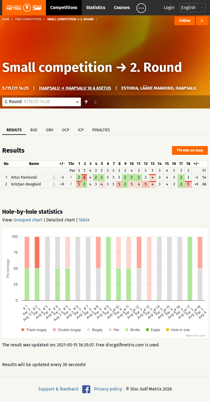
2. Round (156, 67)
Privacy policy (108, 389)
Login (169, 7)
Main (5, 19)
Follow (184, 20)
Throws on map (190, 150)
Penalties (101, 130)
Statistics (95, 7)
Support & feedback (58, 389)
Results (14, 130)
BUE (33, 130)
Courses (122, 7)
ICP (80, 130)
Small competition (57, 67)
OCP (65, 130)
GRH (49, 130)
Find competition (28, 19)
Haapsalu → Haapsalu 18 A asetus (75, 88)
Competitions (63, 7)
